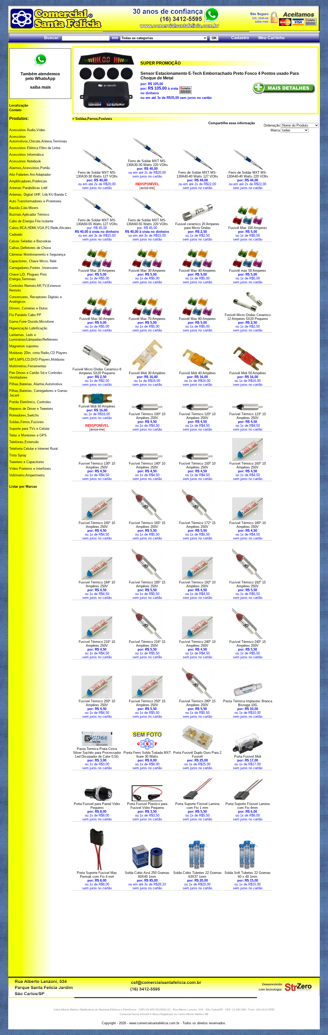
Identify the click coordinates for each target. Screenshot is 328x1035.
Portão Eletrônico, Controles (30, 402)
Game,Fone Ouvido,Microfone (31, 321)
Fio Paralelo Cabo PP (25, 315)
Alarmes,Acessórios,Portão (29, 168)
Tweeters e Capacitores (26, 462)
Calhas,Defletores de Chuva (30, 248)
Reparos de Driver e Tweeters (31, 409)
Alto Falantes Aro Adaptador (30, 174)
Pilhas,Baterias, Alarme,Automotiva (35, 384)
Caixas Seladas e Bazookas (30, 241)
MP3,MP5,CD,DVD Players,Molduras (37, 359)
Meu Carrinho (271, 38)
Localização (18, 105)
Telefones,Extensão (24, 442)
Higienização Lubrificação (28, 328)
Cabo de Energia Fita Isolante (31, 221)
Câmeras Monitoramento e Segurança (37, 254)
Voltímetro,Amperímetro (27, 475)
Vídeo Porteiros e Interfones (30, 469)
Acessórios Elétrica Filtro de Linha (34, 148)
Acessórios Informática (26, 154)
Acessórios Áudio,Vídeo (27, 130)
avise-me (147, 188)
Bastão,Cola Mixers (23, 208)
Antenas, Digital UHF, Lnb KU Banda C (38, 194)
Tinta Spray (17, 455)
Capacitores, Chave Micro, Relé (32, 261)
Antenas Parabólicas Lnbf (28, 188)
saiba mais (40, 87)
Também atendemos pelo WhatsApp (40, 76)
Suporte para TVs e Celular (29, 429)
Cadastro (240, 38)
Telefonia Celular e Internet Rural (33, 449)
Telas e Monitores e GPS (28, 435)
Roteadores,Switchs (24, 415)
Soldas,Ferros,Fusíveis (26, 422)
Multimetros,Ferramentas (27, 366)
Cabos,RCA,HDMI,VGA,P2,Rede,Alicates (40, 228)
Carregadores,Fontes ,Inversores (33, 268)
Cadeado (15, 234)
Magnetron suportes (24, 346)
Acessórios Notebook (25, 161)
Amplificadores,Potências (28, 181)
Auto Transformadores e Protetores (35, 201)
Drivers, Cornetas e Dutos (28, 308)
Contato (15, 110)
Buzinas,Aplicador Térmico (29, 214)
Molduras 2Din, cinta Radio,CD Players (38, 353)
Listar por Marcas (23, 486)
